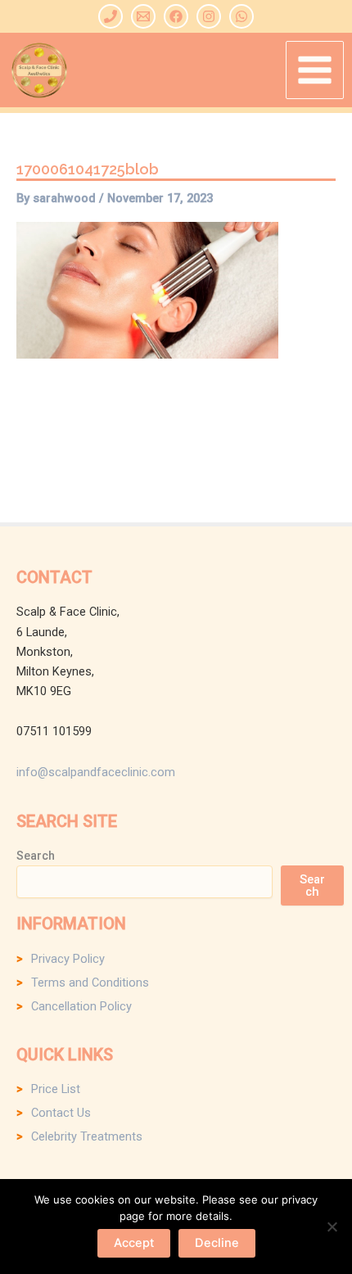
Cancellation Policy (81, 1006)
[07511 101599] (110, 16)
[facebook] (176, 16)
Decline (217, 1243)
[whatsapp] (241, 16)
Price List (55, 1089)
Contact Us (61, 1112)
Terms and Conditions (90, 982)
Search (35, 855)
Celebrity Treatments (86, 1136)
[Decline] (331, 1226)
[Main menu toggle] (315, 70)
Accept (134, 1243)
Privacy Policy (68, 958)
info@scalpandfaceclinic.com (95, 772)
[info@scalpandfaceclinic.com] (143, 16)
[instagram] (208, 16)
